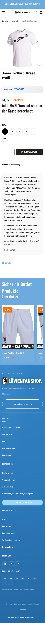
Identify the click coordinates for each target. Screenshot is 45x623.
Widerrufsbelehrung (11, 540)
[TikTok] (17, 563)
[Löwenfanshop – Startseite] (22, 380)
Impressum (7, 526)
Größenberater (8, 448)
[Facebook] (4, 563)
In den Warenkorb (29, 151)
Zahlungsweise (8, 487)
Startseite (5, 21)
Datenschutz (7, 547)
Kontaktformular (9, 533)
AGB (4, 519)
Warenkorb (7, 434)
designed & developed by (22, 617)
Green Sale (15, 21)
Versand (24, 105)
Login (4, 441)
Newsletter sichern (21, 404)
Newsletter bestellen (11, 427)
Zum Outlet (10, 296)
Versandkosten (8, 480)
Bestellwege (7, 473)
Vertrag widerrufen (24, 502)
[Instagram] (11, 563)
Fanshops (6, 455)
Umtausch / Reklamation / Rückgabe (17, 494)
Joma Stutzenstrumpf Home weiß (15, 353)
